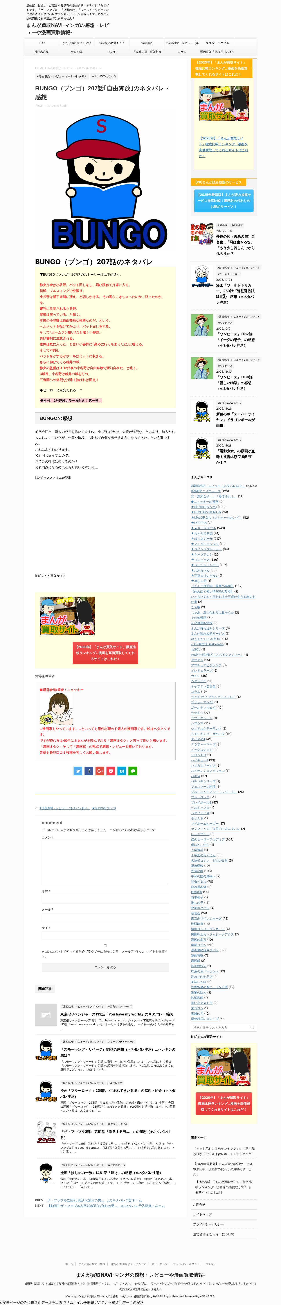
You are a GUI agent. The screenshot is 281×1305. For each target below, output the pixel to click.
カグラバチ (198, 681)
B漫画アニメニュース (206, 491)
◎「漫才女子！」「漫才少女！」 (214, 496)
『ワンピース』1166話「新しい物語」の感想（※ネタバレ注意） (234, 383)
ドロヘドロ (198, 755)
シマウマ (197, 723)
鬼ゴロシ (197, 1008)
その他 (112, 51)
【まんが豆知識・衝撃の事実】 (212, 586)
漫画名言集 (41, 51)
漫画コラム (198, 945)
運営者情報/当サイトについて (213, 1234)
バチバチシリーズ (203, 781)
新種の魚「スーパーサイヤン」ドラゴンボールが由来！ (235, 420)
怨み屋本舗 (198, 887)
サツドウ (197, 712)
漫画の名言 (198, 939)
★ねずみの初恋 (202, 533)
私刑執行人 (198, 966)
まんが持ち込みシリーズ (208, 628)
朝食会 (195, 913)
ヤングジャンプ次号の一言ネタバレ (215, 829)
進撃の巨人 (198, 992)
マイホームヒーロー (205, 823)
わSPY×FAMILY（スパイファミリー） (217, 654)
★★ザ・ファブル (217, 43)
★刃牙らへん (200, 570)
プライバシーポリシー (208, 1224)
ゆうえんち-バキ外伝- (206, 639)
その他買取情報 (202, 623)
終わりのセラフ (202, 976)
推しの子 (197, 902)
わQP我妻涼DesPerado (207, 644)
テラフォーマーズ (203, 744)
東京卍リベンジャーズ (206, 918)
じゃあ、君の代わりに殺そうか (212, 612)
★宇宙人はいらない (205, 575)
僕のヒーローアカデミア (208, 839)
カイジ (195, 676)
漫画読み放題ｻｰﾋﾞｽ (111, 43)
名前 (46, 891)
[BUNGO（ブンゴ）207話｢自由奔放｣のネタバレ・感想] (121, 771)
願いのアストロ (202, 1003)
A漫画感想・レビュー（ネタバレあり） (182, 44)
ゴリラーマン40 (202, 702)
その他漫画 (198, 618)
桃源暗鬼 (197, 924)
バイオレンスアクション (208, 771)
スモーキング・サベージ (208, 734)
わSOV (195, 649)
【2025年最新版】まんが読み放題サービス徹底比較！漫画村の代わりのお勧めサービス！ (224, 201)
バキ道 (195, 776)
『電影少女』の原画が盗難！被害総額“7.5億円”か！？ (235, 457)
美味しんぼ (198, 982)
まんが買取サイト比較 (77, 43)
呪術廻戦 (197, 866)
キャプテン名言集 (203, 686)
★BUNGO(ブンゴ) (104, 808)
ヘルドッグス (200, 807)
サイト (46, 928)
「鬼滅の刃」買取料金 (147, 51)
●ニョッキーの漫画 (204, 501)
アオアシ (197, 660)
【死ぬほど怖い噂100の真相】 (212, 591)
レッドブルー (200, 834)
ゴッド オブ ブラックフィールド (213, 697)
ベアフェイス (200, 813)
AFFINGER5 (207, 1296)
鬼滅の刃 (197, 1013)
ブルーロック (200, 797)
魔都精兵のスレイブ (205, 1019)
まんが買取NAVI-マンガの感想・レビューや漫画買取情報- (140, 1275)
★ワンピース (200, 559)
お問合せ (199, 1204)
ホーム (69, 1264)
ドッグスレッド (202, 749)
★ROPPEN (199, 523)
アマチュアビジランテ (206, 665)
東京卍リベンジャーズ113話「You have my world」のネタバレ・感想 (116, 1014)
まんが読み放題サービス (208, 633)
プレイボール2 (201, 802)
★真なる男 (199, 581)
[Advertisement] (105, 526)
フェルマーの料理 (203, 786)
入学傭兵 (197, 850)
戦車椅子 (197, 897)
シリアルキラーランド (206, 728)
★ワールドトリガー (205, 565)
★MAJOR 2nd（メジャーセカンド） (216, 517)
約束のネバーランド (205, 971)
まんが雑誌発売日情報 (92, 1264)
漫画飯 (195, 960)
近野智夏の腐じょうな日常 (209, 987)
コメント (48, 837)
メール (47, 909)
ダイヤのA (198, 739)
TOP (42, 43)
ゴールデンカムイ (203, 707)
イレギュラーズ (202, 670)
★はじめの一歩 (202, 538)
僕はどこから (200, 844)
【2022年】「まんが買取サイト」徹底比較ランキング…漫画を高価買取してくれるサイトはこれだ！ (223, 1187)
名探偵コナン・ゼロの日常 (209, 860)
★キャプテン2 (201, 554)
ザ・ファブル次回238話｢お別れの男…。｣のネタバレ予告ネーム (94, 1200)
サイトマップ (202, 1214)
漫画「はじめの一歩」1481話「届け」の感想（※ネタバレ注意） (111, 1172)
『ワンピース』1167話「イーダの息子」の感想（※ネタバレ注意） (235, 340)
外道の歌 (77, 51)
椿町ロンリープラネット (208, 929)
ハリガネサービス (203, 765)
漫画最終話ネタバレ (205, 950)
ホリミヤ (197, 818)
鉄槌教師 (197, 997)
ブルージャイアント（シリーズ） (214, 792)
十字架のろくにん (203, 855)
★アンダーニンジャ (205, 544)
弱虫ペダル (198, 881)
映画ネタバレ (200, 908)
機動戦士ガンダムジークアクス (212, 934)
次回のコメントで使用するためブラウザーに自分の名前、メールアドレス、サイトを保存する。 (105, 954)
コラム (182, 51)
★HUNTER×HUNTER (206, 512)
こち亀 (195, 607)
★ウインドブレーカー (206, 549)
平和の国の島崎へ (203, 876)
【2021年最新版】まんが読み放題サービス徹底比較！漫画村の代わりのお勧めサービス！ (222, 1169)
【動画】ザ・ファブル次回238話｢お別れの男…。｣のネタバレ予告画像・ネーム (106, 1206)
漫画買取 (147, 43)
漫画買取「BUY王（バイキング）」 (217, 53)
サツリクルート (202, 718)
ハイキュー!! (199, 760)
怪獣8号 (196, 892)
